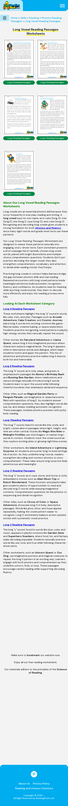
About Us (24, 783)
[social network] (34, 774)
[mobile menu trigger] (62, 5)
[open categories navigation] (4, 18)
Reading (34, 18)
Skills (23, 18)
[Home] (11, 5)
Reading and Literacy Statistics (34, 788)
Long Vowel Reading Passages (42, 21)
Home (14, 18)
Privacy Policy (41, 783)
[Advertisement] (34, 616)
